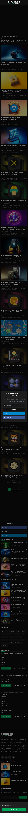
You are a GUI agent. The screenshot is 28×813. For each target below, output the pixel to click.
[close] (26, 804)
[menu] (1, 2)
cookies (13, 805)
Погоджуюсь (14, 809)
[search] (26, 2)
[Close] (25, 392)
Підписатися (14, 409)
